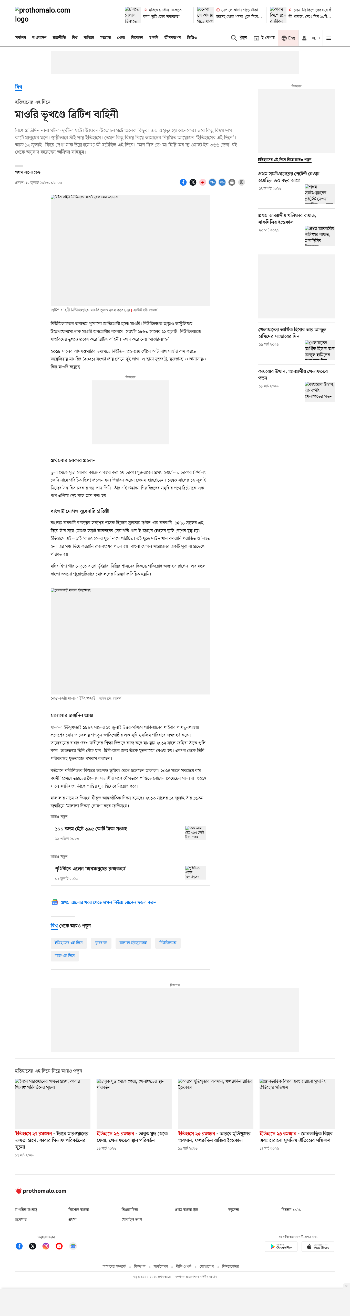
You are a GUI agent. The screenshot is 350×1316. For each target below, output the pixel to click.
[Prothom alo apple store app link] (318, 1247)
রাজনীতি (59, 38)
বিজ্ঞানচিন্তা (130, 1210)
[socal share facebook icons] (184, 185)
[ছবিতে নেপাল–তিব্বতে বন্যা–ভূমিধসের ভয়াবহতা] (133, 15)
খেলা (121, 38)
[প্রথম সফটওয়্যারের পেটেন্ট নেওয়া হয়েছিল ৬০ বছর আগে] (320, 194)
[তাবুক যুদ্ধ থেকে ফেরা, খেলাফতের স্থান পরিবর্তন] (134, 1104)
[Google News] (73, 1247)
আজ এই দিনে (65, 956)
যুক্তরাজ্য (101, 943)
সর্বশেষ (20, 38)
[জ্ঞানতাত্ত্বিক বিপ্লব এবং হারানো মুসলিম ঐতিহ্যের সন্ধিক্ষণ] (297, 1104)
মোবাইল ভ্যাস (132, 1220)
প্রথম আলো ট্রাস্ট (186, 1210)
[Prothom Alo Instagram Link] (48, 1247)
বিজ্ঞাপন (140, 1266)
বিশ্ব (75, 38)
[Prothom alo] (49, 15)
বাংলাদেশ (39, 38)
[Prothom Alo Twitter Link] (35, 1247)
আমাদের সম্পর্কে (114, 1266)
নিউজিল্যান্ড (168, 943)
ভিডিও (192, 38)
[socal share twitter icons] (194, 185)
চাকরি (153, 38)
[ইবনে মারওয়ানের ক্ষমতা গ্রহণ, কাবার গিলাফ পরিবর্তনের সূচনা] (52, 1104)
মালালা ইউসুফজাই (133, 943)
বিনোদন (137, 38)
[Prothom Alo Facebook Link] (21, 1247)
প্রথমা (72, 1220)
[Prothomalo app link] (281, 1247)
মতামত (105, 38)
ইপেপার (21, 1220)
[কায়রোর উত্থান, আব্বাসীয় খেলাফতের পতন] (320, 392)
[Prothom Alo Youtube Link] (61, 1247)
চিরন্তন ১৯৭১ (291, 1210)
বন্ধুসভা (233, 1210)
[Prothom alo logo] (40, 1193)
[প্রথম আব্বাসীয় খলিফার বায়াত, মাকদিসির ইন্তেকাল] (320, 236)
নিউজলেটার (230, 1266)
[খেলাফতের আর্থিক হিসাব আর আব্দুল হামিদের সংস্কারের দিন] (320, 350)
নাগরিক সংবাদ (26, 1210)
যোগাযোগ (207, 1266)
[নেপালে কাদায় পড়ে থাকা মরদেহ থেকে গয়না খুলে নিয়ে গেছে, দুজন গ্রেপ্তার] (205, 15)
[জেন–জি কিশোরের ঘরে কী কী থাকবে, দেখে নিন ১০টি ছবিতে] (278, 15)
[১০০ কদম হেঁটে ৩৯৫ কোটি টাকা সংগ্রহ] (195, 833)
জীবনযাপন (172, 38)
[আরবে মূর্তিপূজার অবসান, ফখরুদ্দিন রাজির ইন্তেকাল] (215, 1104)
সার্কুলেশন (161, 1266)
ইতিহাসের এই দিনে (69, 943)
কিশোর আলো (78, 1210)
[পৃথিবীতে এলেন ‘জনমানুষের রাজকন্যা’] (195, 873)
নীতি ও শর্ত (183, 1266)
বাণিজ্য (89, 38)
